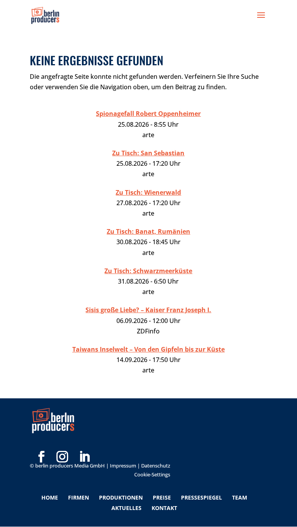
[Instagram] (62, 444)
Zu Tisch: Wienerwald (148, 192)
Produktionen (121, 497)
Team (239, 497)
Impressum (123, 465)
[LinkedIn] (84, 444)
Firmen (78, 497)
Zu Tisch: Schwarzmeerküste (148, 271)
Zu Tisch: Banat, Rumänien (148, 231)
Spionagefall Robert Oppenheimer (148, 113)
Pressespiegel (201, 497)
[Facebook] (41, 444)
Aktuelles (126, 508)
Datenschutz (155, 465)
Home (49, 497)
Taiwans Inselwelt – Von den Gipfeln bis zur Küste (148, 349)
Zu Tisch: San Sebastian (148, 153)
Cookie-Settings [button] (152, 474)
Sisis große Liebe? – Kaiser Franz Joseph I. (148, 310)
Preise (162, 497)
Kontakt (164, 508)
